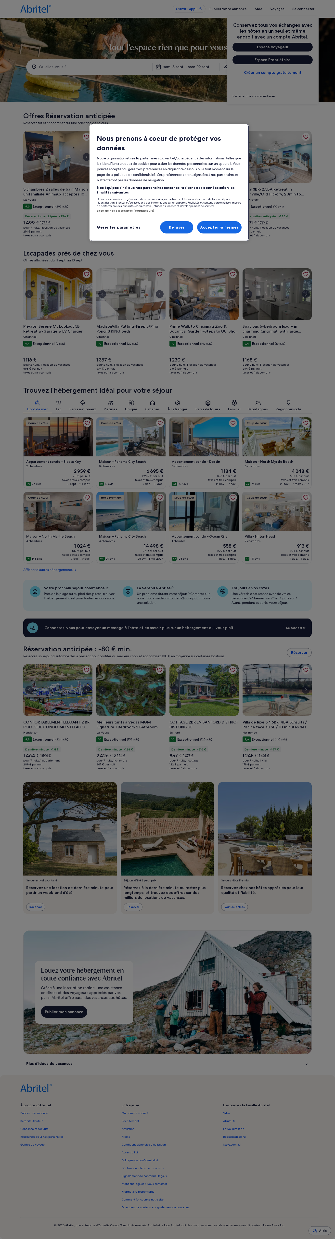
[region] (169, 182)
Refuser (177, 227)
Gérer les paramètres (119, 227)
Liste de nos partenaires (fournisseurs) (125, 210)
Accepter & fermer (219, 227)
